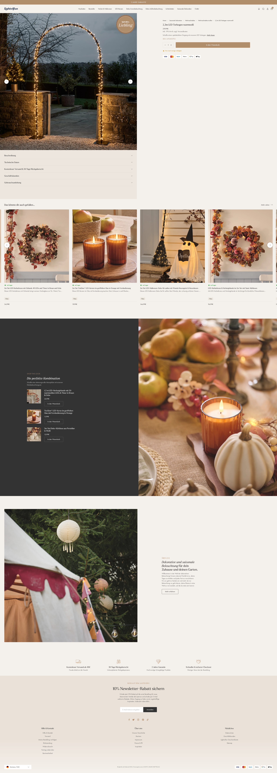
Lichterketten (170, 9)
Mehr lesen (211, 35)
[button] (259, 9)
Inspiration (138, 747)
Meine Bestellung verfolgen (47, 740)
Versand (47, 736)
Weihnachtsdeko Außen (205, 20)
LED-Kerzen (119, 9)
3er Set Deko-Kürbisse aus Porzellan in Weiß (59, 429)
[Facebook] (129, 720)
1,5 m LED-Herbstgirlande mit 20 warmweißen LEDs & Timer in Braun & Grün (59, 392)
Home (164, 20)
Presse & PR (139, 743)
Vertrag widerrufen (47, 750)
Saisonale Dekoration (184, 9)
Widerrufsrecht (48, 747)
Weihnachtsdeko (190, 20)
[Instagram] (138, 720)
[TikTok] (148, 720)
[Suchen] (263, 9)
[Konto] (268, 9)
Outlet (197, 9)
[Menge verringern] (164, 45)
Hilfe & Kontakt (48, 733)
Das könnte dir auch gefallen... (19, 204)
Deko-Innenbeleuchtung (134, 9)
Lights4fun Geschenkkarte (229, 740)
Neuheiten (81, 9)
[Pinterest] (143, 720)
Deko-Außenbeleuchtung (154, 9)
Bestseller (92, 9)
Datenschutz (229, 733)
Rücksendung (47, 743)
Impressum (138, 740)
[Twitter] (133, 720)
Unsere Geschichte (138, 733)
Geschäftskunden (229, 736)
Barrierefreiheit (48, 753)
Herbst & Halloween (105, 9)
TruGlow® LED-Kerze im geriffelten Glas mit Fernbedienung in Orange (58, 412)
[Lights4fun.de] (11, 8)
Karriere (138, 736)
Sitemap (229, 743)
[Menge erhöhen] (171, 45)
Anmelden (150, 710)
